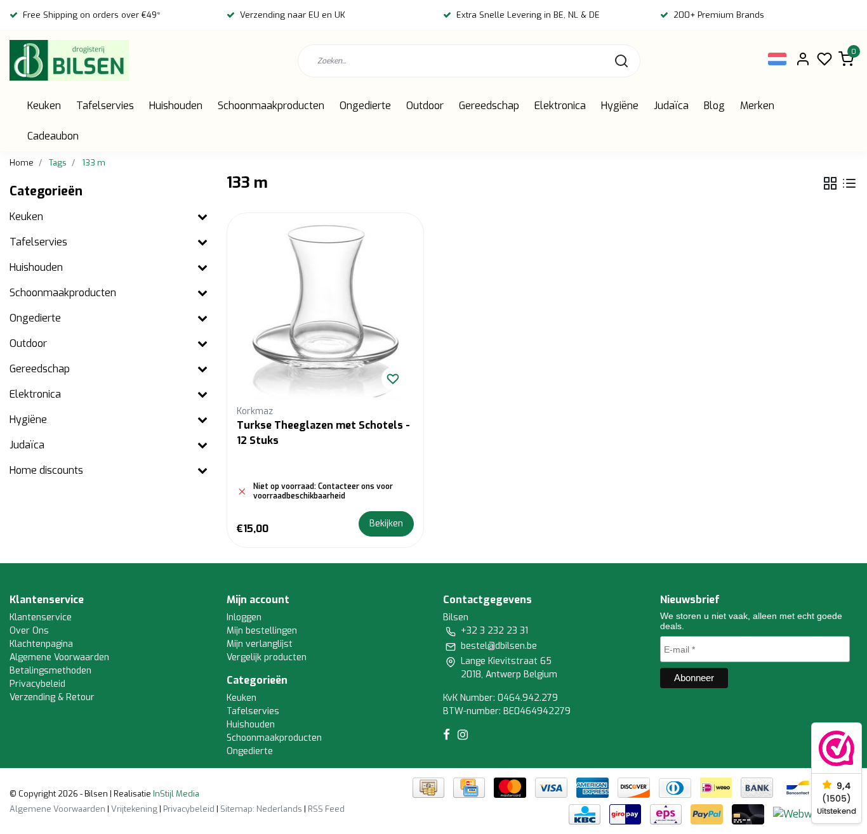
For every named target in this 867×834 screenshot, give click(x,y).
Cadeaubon (53, 136)
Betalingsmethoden (50, 671)
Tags (58, 162)
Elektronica (560, 105)
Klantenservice (41, 617)
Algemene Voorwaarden (59, 657)
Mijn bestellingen (262, 631)
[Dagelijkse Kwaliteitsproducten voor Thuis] (69, 60)
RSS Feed (326, 809)
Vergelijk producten (267, 657)
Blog (714, 105)
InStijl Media (175, 793)
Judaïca (671, 105)
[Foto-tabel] (830, 183)
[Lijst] (849, 183)
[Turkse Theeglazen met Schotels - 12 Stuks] (325, 311)
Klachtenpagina (41, 644)
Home (22, 162)
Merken (757, 105)
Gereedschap (489, 105)
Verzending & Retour (52, 697)
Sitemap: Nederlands (261, 809)
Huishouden (175, 105)
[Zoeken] (621, 61)
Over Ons (29, 631)
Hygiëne (620, 105)
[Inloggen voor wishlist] (392, 378)
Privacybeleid (37, 684)
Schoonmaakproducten (271, 105)
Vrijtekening (134, 809)
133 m (93, 162)
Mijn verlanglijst (260, 644)
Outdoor (425, 105)
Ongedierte (365, 105)
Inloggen (244, 617)
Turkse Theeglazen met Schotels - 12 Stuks (323, 433)
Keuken (44, 105)
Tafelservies (105, 105)
